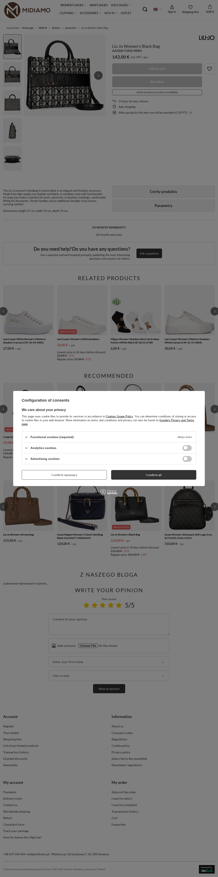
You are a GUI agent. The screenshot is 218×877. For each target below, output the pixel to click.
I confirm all (154, 474)
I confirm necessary (64, 474)
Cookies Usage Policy (119, 416)
